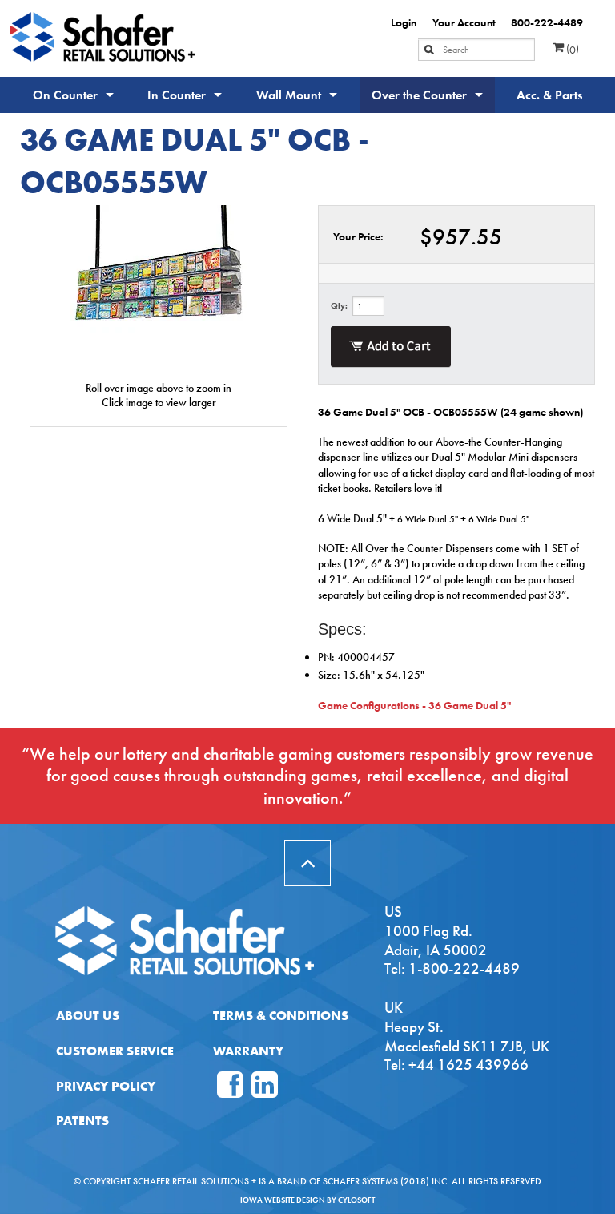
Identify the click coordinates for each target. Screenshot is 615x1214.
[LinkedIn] (264, 1091)
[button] (307, 863)
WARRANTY (248, 1051)
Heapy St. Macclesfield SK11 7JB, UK (466, 1036)
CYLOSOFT (356, 1200)
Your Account (464, 22)
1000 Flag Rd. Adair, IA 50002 (435, 940)
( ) (571, 49)
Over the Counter (419, 95)
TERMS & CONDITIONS (280, 1015)
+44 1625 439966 (468, 1065)
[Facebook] (230, 1091)
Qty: (339, 305)
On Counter (65, 95)
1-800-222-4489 (464, 968)
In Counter (176, 95)
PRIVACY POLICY (105, 1086)
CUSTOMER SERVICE (115, 1051)
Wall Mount (288, 95)
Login (403, 22)
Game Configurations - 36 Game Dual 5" (414, 705)
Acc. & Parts (549, 95)
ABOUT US (87, 1015)
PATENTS (82, 1120)
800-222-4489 (547, 22)
